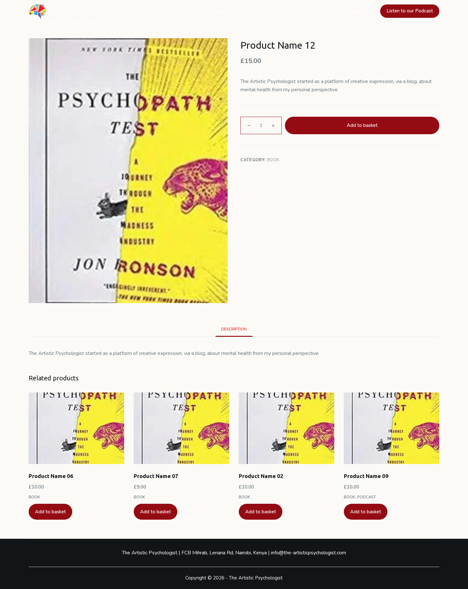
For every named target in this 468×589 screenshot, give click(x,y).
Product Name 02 (261, 476)
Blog (355, 11)
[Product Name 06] (76, 428)
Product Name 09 (366, 476)
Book (273, 160)
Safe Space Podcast (285, 11)
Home (162, 11)
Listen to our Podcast (409, 11)
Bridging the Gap (230, 11)
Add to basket (362, 125)
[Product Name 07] (181, 428)
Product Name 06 (51, 476)
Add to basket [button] (50, 512)
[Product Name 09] (391, 428)
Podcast (366, 497)
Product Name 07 (156, 476)
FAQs (329, 11)
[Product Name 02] (286, 428)
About (191, 11)
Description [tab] (234, 329)
